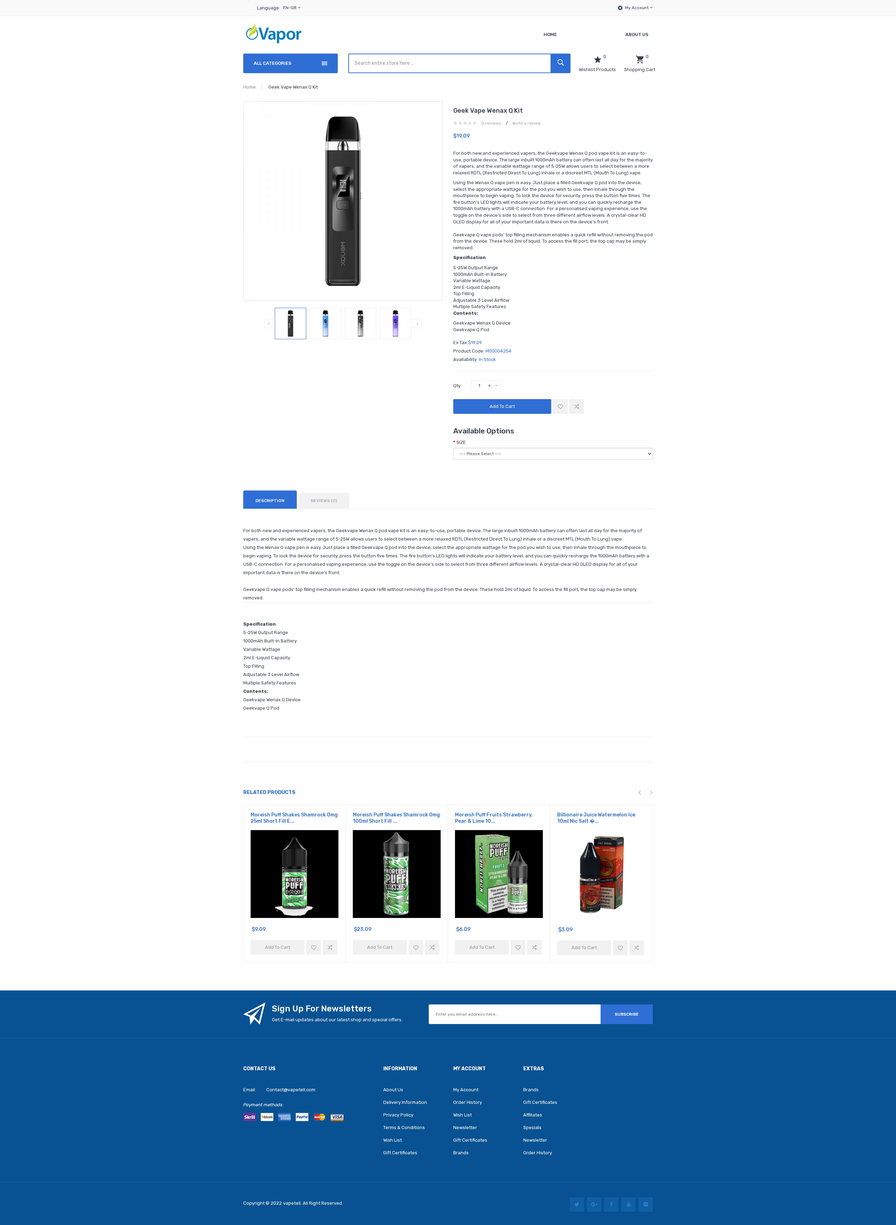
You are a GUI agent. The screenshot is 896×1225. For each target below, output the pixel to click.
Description (270, 500)
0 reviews (491, 123)
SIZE (461, 442)
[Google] (594, 1204)
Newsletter (465, 1127)
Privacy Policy (398, 1115)
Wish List (392, 1140)
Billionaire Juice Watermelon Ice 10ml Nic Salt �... (596, 818)
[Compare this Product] (576, 406)
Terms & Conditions (404, 1127)
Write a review (526, 123)
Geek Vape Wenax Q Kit (293, 87)
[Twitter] (577, 1204)
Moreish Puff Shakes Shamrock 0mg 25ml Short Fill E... (294, 818)
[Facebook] (611, 1204)
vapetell (292, 1203)
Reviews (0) (324, 500)
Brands (461, 1152)
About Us (393, 1089)
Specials (532, 1127)
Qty (457, 385)
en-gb (290, 7)
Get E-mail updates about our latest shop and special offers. (337, 1019)
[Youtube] (628, 1204)
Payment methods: (263, 1104)
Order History (467, 1102)
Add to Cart (502, 406)
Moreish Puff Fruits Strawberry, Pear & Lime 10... (494, 818)
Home (249, 87)
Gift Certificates (400, 1152)
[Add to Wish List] (560, 406)
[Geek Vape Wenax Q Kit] (290, 323)
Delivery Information (405, 1102)
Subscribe (627, 1014)
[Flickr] (645, 1204)
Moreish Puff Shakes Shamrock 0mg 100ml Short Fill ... (396, 818)
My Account (637, 7)
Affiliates (532, 1115)
